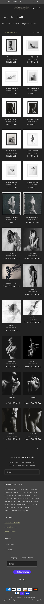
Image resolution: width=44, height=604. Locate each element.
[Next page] (37, 448)
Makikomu (32, 398)
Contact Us (9, 550)
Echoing (32, 317)
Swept (11, 326)
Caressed (11, 434)
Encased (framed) (32, 151)
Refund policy (13, 600)
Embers (11, 281)
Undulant (33, 434)
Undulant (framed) (33, 119)
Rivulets (11, 254)
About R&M (9, 545)
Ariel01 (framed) (11, 151)
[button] (4, 8)
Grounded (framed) (33, 88)
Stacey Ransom (11, 527)
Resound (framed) (33, 182)
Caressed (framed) (11, 119)
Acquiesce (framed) (11, 182)
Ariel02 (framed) (33, 57)
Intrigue (32, 362)
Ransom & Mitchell (12, 522)
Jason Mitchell (10, 532)
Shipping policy (37, 600)
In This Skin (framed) (11, 217)
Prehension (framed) (11, 88)
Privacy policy (25, 600)
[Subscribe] (36, 472)
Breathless (11, 398)
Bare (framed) (11, 57)
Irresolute (33, 290)
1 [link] (6, 448)
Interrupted (32, 254)
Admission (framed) (32, 217)
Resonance (11, 362)
